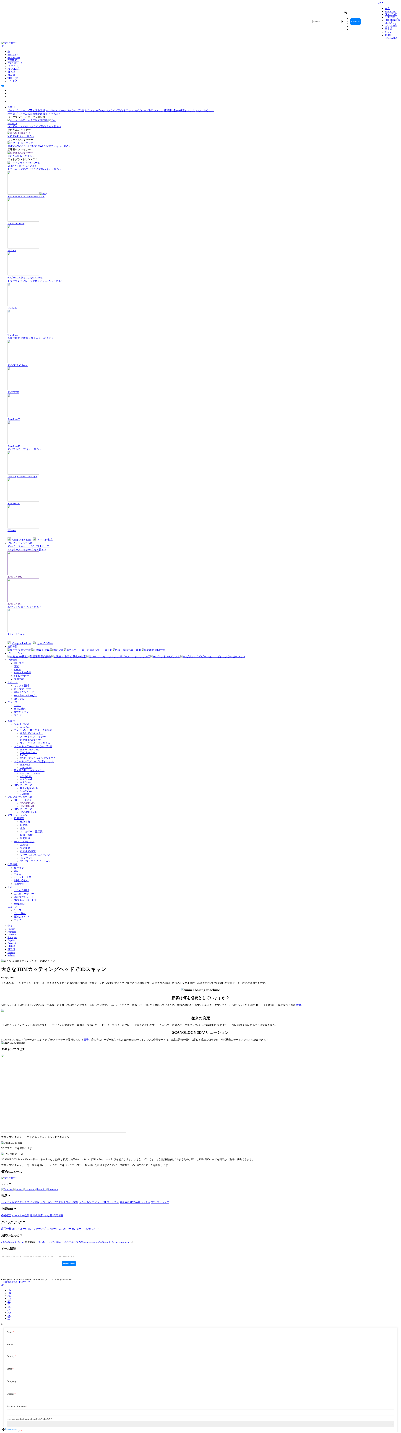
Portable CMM (21, 724)
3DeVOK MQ (27, 803)
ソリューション (16, 653)
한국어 (388, 32)
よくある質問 (21, 685)
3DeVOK (91, 1228)
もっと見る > (53, 113)
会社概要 (19, 663)
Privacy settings (11, 1429)
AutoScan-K (26, 782)
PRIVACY (24, 1282)
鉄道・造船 (26, 835)
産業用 (11, 107)
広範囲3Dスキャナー (31, 740)
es (9, 1304)
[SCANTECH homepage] (9, 43)
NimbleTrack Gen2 (29, 749)
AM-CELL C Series (30, 773)
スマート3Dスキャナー (33, 736)
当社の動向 (20, 708)
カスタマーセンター (70, 1228)
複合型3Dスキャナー (31, 733)
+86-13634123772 (45, 1242)
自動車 (24, 825)
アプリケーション (18, 815)
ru (9, 1307)
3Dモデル (19, 698)
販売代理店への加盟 (41, 1215)
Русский (391, 25)
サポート (13, 682)
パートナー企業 (22, 672)
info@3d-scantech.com (12, 1242)
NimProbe (25, 764)
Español (390, 22)
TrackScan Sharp (28, 752)
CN (9, 1290)
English (390, 11)
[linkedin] (40, 1189)
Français (391, 14)
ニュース (13, 702)
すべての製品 (45, 539)
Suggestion (124, 1242)
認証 (16, 666)
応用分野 (13, 646)
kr (9, 1312)
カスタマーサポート (25, 689)
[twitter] (18, 1189)
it (9, 1318)
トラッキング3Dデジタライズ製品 (104, 110)
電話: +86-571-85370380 (69, 1242)
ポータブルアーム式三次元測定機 (26, 110)
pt (9, 1301)
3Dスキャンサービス (25, 695)
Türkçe (390, 35)
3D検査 (24, 844)
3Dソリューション (24, 841)
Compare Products (21, 539)
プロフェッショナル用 (20, 543)
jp (9, 1310)
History (17, 669)
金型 (22, 828)
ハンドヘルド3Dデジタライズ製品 (65, 110)
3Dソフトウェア (204, 110)
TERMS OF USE (10, 1282)
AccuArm (25, 727)
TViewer (24, 793)
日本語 (388, 28)
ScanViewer (26, 791)
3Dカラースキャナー (19, 546)
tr (9, 1315)
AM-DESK (26, 776)
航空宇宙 (25, 821)
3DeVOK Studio (28, 812)
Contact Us (355, 21)
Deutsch (391, 17)
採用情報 (19, 679)
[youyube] (29, 1189)
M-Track (24, 755)
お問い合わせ (21, 675)
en (9, 1293)
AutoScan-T (26, 779)
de (9, 1298)
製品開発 (25, 848)
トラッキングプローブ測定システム (143, 110)
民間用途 (25, 838)
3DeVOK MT (27, 806)
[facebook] (7, 1189)
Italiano (391, 38)
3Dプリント (26, 858)
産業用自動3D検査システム (179, 110)
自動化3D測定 (28, 851)
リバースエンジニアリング (35, 854)
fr (9, 1295)
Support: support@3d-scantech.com (100, 1242)
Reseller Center (370, 21)
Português (392, 20)
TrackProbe (25, 767)
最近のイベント (22, 712)
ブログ (17, 715)
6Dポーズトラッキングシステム (38, 758)
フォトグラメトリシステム (35, 743)
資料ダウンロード (24, 692)
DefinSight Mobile (29, 788)
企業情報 (13, 659)
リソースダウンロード (46, 1228)
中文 (387, 8)
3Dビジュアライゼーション (35, 861)
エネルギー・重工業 (31, 831)
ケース (17, 705)
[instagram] (52, 1189)
